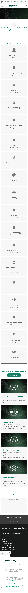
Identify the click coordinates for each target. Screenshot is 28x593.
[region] (14, 575)
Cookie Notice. (12, 580)
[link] (9, 541)
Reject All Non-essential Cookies (12, 586)
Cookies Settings (12, 590)
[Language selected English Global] (23, 5)
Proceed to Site (12, 583)
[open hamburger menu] (2, 6)
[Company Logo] (13, 5)
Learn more (19, 1)
